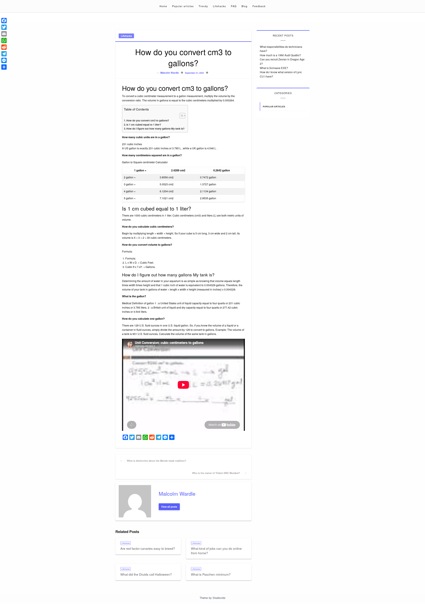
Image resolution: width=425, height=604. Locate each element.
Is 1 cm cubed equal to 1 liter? (143, 124)
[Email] (4, 34)
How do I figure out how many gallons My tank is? (155, 128)
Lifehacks (219, 6)
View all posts (169, 506)
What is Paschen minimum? (211, 574)
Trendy (203, 6)
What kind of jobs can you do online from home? (216, 550)
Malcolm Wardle (169, 72)
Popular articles (183, 6)
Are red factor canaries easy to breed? (147, 548)
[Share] (4, 67)
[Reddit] (4, 47)
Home (163, 6)
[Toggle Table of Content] (180, 115)
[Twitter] (4, 27)
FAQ (234, 6)
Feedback (259, 6)
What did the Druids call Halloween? (146, 574)
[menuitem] (163, 6)
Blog (245, 6)
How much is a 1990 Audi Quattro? (280, 55)
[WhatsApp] (4, 40)
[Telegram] (4, 53)
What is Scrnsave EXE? (274, 68)
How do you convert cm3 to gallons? (147, 120)
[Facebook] (4, 20)
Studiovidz (219, 598)
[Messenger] (4, 60)
